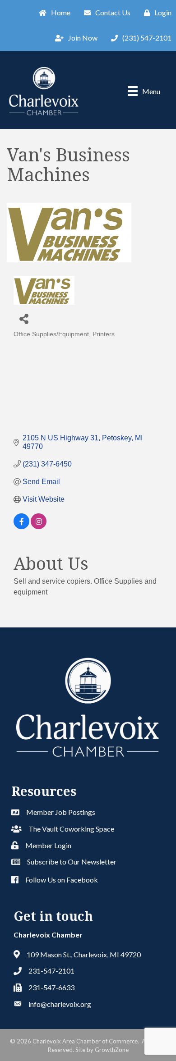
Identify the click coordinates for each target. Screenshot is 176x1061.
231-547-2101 (51, 970)
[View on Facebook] (21, 526)
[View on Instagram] (38, 526)
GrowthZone (112, 1049)
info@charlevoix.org (59, 1004)
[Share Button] (24, 318)
